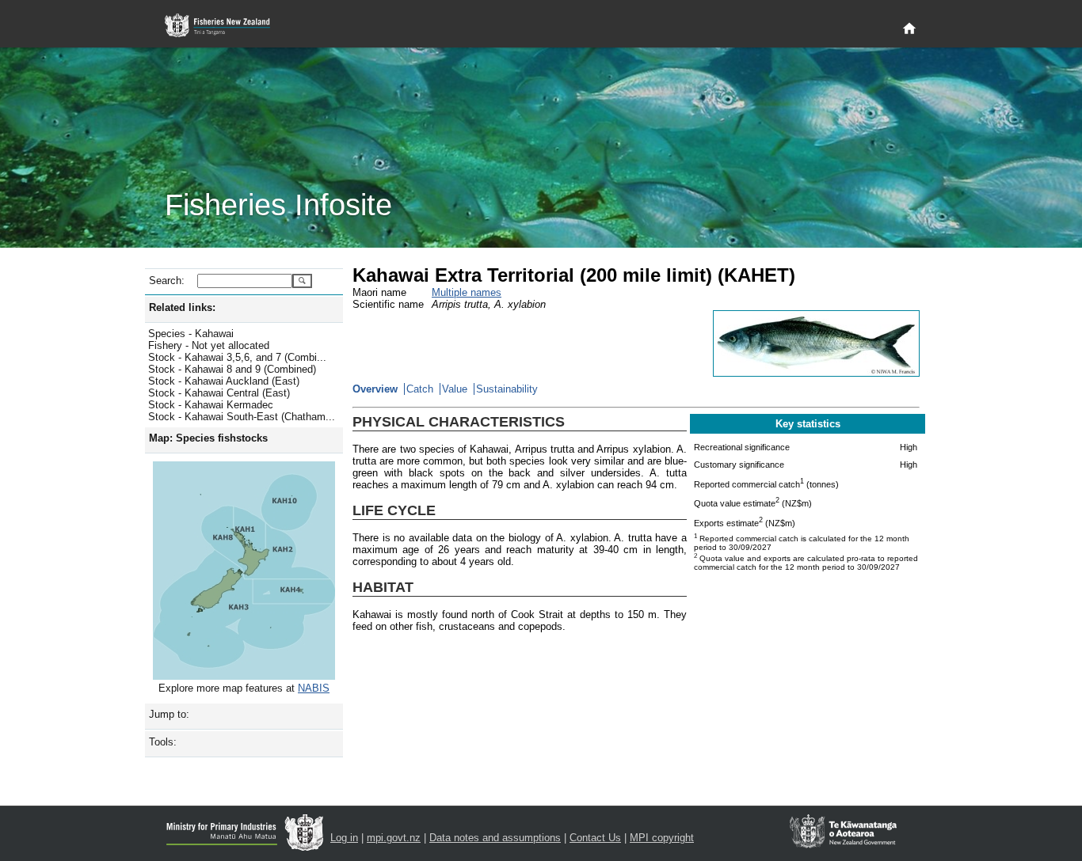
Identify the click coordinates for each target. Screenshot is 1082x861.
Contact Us (595, 838)
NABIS (314, 688)
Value (454, 389)
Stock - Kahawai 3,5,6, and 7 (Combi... (237, 357)
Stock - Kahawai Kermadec (210, 405)
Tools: (163, 742)
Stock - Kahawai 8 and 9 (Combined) (232, 369)
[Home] (909, 29)
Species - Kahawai (191, 333)
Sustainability (507, 389)
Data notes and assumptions (495, 838)
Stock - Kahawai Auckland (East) (223, 381)
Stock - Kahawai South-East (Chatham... (241, 417)
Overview (375, 389)
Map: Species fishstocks (208, 438)
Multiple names (466, 292)
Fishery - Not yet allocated (208, 345)
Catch (419, 389)
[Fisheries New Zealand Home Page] (226, 26)
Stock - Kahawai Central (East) (219, 393)
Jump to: (169, 714)
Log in (344, 838)
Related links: (182, 307)
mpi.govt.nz (394, 838)
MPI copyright (662, 838)
